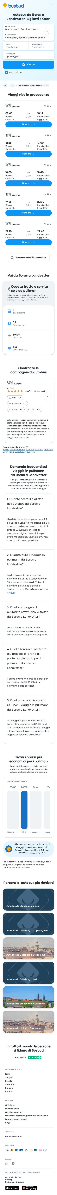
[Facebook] (13, 1163)
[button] (47, 32)
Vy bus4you (29, 452)
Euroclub (19, 452)
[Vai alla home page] (13, 6)
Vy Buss (10, 388)
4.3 (24, 403)
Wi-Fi (33, 409)
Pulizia (14, 409)
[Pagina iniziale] (5, 85)
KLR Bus (39, 450)
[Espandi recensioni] (47, 396)
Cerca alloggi (15, 72)
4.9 (19, 397)
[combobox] (28, 28)
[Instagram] (6, 1163)
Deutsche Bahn (17, 450)
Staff (14, 397)
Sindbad (30, 450)
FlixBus (6, 450)
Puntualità (16, 403)
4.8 (21, 409)
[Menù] (51, 6)
